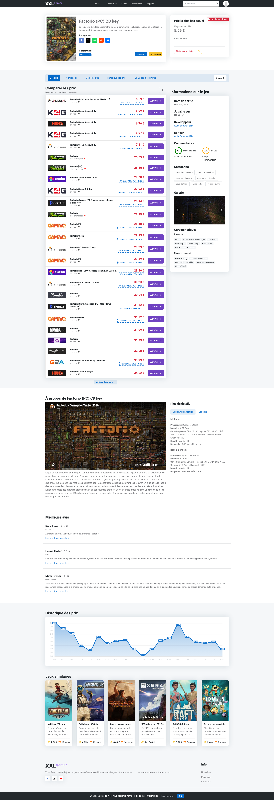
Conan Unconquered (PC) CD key (119, 724)
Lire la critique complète (57, 538)
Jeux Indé (197, 184)
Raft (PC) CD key (181, 724)
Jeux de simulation (184, 172)
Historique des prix (116, 78)
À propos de (71, 78)
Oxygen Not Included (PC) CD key (214, 724)
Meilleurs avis (92, 78)
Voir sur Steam (155, 54)
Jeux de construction (207, 178)
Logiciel (110, 3)
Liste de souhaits (186, 51)
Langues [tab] (203, 412)
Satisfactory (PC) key (89, 724)
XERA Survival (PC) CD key (152, 724)
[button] (226, 4)
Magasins (205, 777)
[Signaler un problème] (199, 51)
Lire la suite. (167, 796)
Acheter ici (155, 101)
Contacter (206, 781)
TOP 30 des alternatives (144, 78)
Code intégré (140, 54)
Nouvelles (206, 772)
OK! (180, 796)
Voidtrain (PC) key (56, 724)
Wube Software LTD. (183, 125)
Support (150, 3)
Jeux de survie (213, 184)
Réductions (137, 3)
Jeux (96, 3)
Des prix (54, 78)
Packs (124, 3)
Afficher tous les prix (105, 382)
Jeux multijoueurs (184, 178)
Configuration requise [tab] (183, 412)
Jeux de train (182, 184)
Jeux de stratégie (206, 172)
